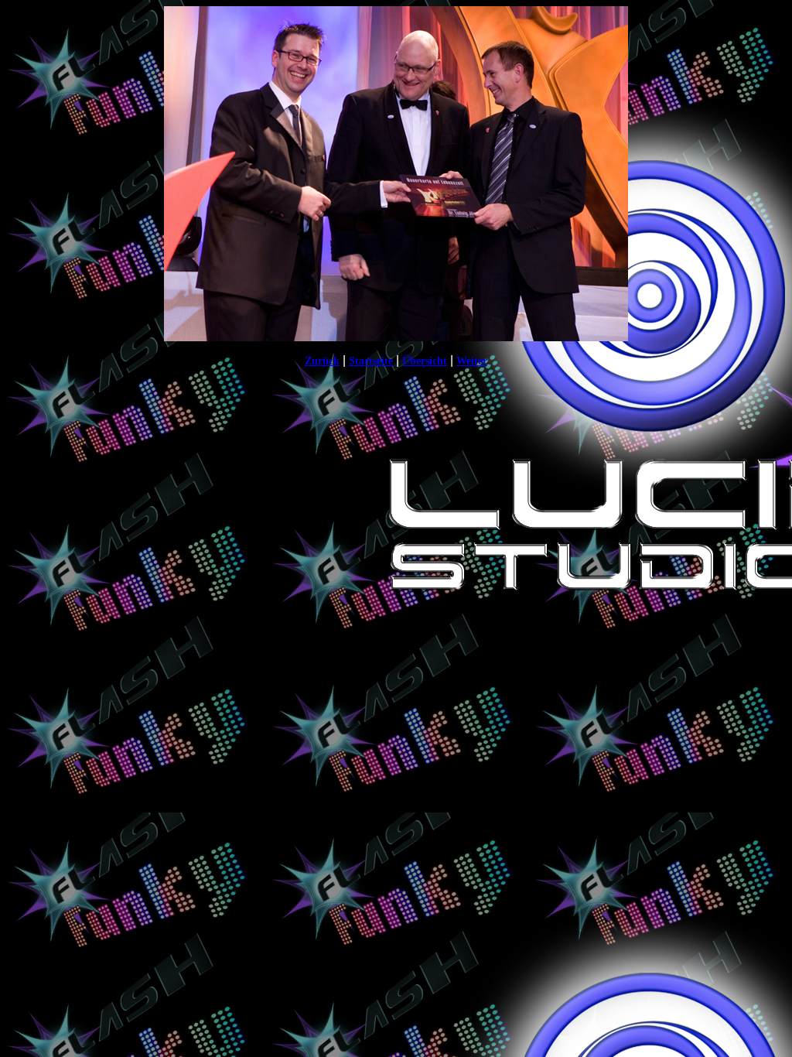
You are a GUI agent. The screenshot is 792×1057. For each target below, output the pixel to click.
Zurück (322, 361)
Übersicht (424, 361)
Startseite (371, 361)
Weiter (471, 361)
